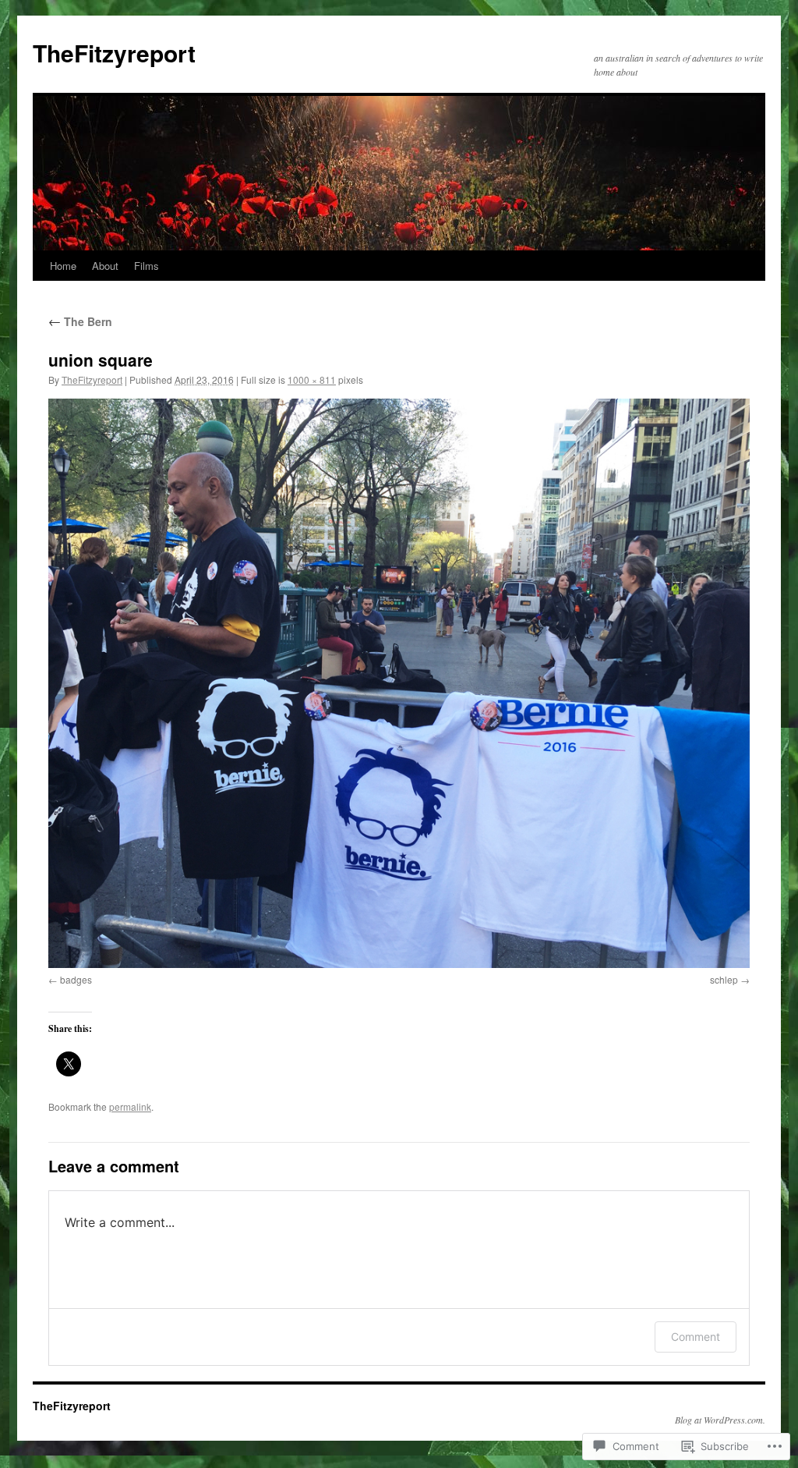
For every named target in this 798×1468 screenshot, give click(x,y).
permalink (130, 1106)
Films (146, 265)
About (105, 265)
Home (63, 265)
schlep (724, 979)
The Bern (80, 321)
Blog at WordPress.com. (720, 1419)
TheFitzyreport (114, 52)
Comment (695, 1336)
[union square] (399, 683)
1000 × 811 (312, 379)
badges (76, 979)
